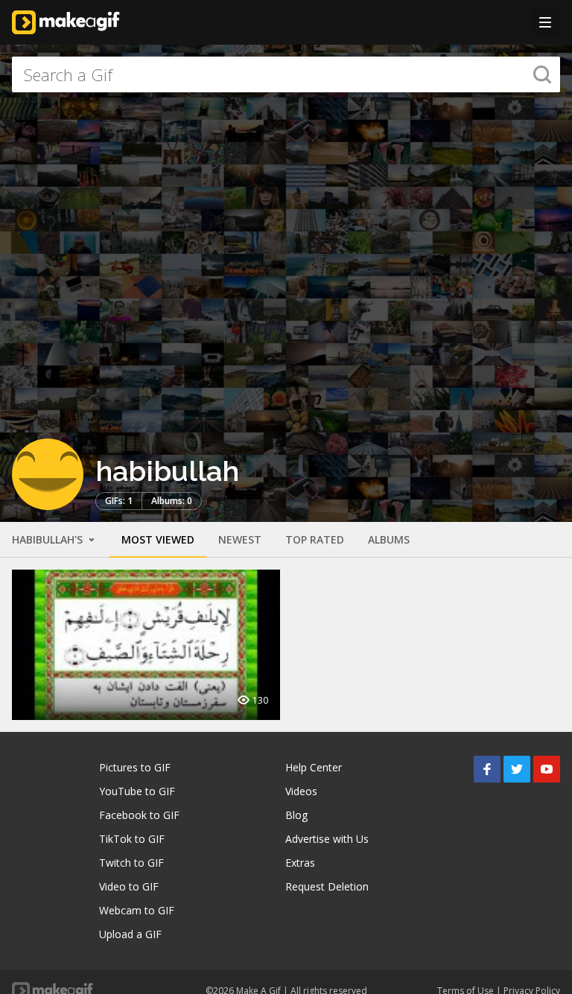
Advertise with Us (327, 839)
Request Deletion (327, 886)
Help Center (313, 767)
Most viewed (157, 539)
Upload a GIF (130, 934)
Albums (389, 539)
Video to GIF (129, 886)
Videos (301, 791)
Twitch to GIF (131, 863)
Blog (296, 815)
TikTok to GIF (132, 839)
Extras (300, 863)
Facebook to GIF (139, 815)
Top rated (314, 539)
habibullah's (49, 539)
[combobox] (286, 74)
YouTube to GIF (137, 791)
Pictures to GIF (135, 767)
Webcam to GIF (136, 910)
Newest (239, 539)
